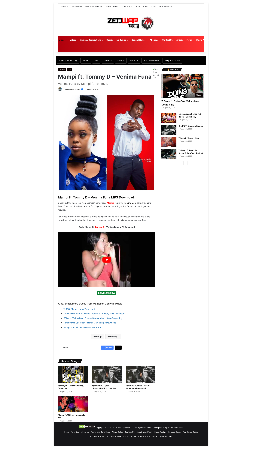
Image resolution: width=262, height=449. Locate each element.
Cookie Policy (126, 6)
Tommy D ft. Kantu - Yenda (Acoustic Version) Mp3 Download (93, 313)
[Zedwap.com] (131, 22)
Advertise (75, 432)
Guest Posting (112, 6)
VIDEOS (120, 60)
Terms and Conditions (100, 432)
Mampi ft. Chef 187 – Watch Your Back (82, 327)
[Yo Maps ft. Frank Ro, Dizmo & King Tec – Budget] (168, 154)
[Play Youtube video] (106, 259)
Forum (153, 6)
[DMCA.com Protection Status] (87, 428)
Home (52, 40)
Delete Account (165, 6)
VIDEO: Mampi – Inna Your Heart (79, 309)
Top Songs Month (97, 436)
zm (69, 69)
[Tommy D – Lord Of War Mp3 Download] (73, 374)
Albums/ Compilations (90, 40)
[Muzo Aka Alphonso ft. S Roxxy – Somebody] (168, 118)
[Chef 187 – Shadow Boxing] (168, 130)
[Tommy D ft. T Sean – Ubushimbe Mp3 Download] (107, 374)
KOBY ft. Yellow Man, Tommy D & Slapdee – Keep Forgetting (92, 318)
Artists (145, 6)
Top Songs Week (114, 436)
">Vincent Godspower (72, 89)
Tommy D (99, 227)
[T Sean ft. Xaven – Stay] (168, 142)
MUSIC (86, 60)
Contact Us (77, 6)
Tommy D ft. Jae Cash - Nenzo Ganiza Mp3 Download (89, 322)
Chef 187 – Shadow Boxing (190, 126)
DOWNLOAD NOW (106, 293)
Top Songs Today (190, 432)
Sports (109, 40)
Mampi (110, 203)
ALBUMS (108, 60)
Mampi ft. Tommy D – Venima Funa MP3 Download (96, 197)
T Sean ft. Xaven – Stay (188, 138)
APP (96, 60)
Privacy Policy (117, 432)
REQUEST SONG (172, 60)
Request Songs (174, 432)
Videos (73, 40)
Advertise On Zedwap (93, 6)
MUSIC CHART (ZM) (68, 60)
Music (61, 40)
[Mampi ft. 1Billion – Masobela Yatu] (73, 404)
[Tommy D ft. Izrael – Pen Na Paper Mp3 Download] (140, 374)
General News (138, 40)
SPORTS (134, 60)
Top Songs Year (129, 436)
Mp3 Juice (121, 40)
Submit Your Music (144, 432)
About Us (65, 6)
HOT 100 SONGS (151, 60)
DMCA (137, 6)
